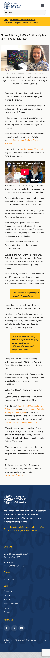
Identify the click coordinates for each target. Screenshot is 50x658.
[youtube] (21, 628)
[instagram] (14, 628)
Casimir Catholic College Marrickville (21, 422)
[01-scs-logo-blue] (12, 3)
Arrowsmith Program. (14, 475)
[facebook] (7, 628)
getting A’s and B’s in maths (32, 149)
